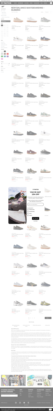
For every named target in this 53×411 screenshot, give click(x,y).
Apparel (30, 215)
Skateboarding (31, 209)
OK (50, 409)
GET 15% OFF (35, 218)
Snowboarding (31, 211)
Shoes (30, 213)
